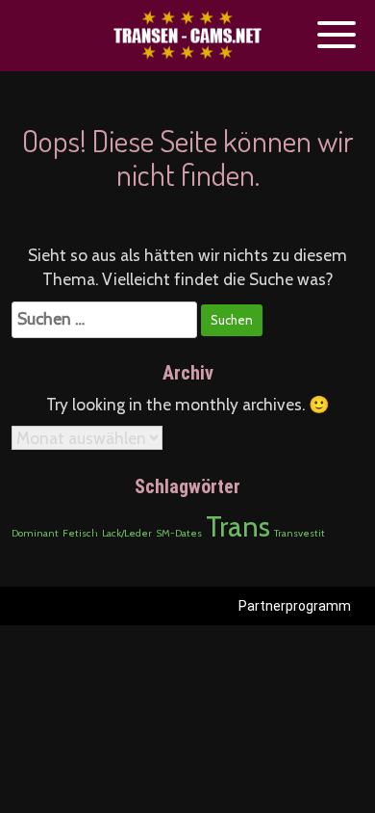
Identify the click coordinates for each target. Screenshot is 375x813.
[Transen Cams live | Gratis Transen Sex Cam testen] (187, 36)
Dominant (35, 533)
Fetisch (80, 533)
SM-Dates (179, 533)
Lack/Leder (127, 533)
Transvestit (299, 533)
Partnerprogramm (294, 606)
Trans (238, 526)
